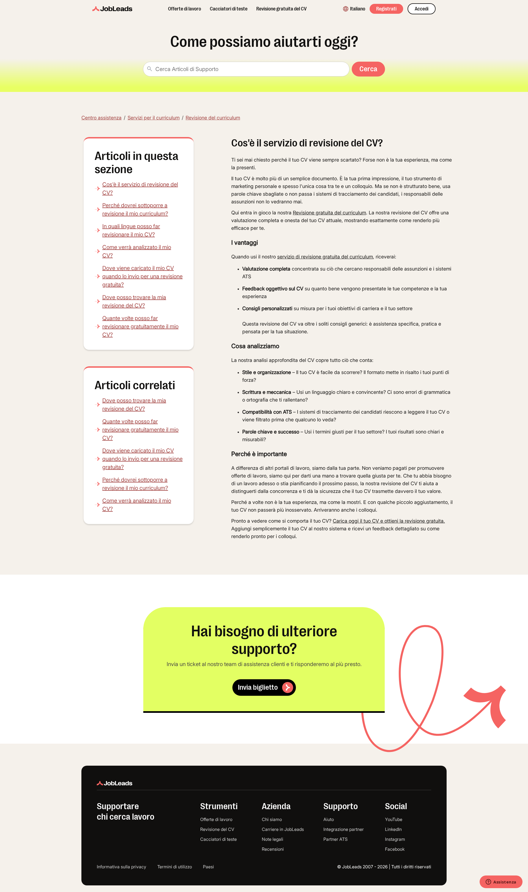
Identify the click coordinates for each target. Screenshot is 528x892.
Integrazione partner (343, 829)
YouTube (393, 819)
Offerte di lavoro (184, 9)
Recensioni (273, 849)
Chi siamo (272, 819)
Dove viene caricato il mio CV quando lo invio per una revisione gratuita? (142, 276)
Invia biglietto (258, 687)
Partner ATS (335, 839)
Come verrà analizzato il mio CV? (136, 251)
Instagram (395, 839)
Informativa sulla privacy (121, 866)
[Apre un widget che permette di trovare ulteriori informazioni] (501, 882)
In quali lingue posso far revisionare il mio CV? (131, 230)
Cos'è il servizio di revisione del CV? (140, 188)
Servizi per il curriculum (154, 118)
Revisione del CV (217, 829)
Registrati (386, 9)
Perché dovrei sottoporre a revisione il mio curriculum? (135, 209)
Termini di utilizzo (174, 866)
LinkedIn (393, 829)
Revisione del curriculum (213, 118)
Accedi (421, 9)
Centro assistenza (101, 118)
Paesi (208, 866)
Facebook (395, 849)
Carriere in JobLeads (283, 829)
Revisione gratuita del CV (281, 9)
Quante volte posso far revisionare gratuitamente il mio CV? (140, 326)
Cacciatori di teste (229, 9)
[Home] (112, 8)
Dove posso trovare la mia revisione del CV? (134, 301)
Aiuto (328, 819)
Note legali (272, 839)
